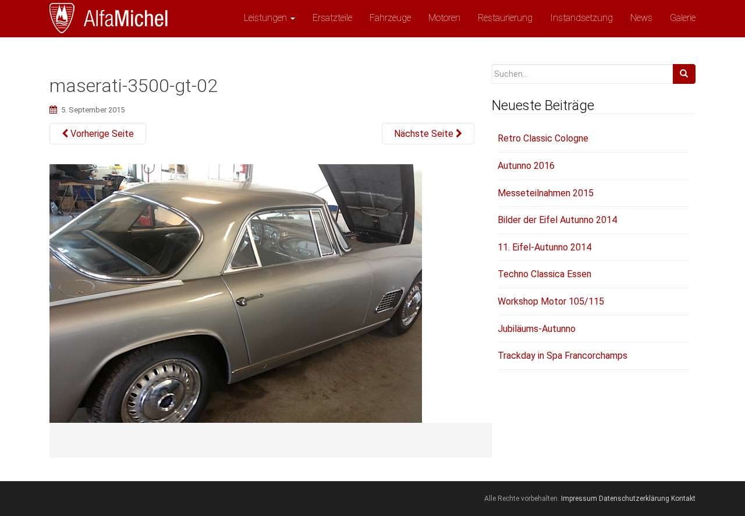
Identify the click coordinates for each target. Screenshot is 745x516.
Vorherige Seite (101, 133)
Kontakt (683, 498)
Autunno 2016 (526, 165)
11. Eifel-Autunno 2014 (544, 247)
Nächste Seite (425, 133)
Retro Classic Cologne (543, 138)
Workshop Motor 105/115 (551, 301)
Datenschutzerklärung (634, 498)
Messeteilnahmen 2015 (546, 193)
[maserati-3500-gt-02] (235, 303)
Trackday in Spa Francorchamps (562, 355)
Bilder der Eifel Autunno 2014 (557, 219)
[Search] (684, 74)
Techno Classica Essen (544, 274)
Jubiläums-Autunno (537, 328)
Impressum (579, 498)
